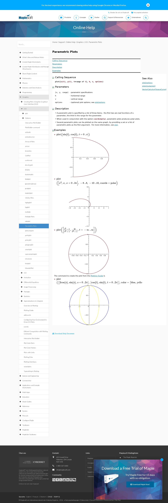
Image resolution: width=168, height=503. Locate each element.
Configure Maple (28, 420)
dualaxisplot (29, 174)
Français (35, 497)
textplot (27, 263)
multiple (28, 212)
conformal (28, 160)
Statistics (27, 296)
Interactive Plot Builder (33, 123)
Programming (27, 92)
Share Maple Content (29, 74)
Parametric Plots (31, 226)
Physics (25, 83)
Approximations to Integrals (33, 301)
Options (28, 118)
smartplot (28, 249)
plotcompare (29, 231)
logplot (27, 207)
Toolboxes (25, 425)
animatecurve (30, 137)
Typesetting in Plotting (31, 371)
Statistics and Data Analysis (31, 88)
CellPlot (28, 156)
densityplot (29, 165)
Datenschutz (84, 500)
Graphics (25, 97)
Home (54, 42)
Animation (27, 277)
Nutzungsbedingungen (72, 500)
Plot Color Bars (29, 343)
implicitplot (28, 193)
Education (25, 397)
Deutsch (43, 497)
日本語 (50, 497)
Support (62, 42)
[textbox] (73, 134)
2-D (25, 109)
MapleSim (25, 430)
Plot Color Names (30, 348)
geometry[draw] (30, 184)
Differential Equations (31, 282)
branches (28, 151)
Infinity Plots (29, 198)
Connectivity (26, 381)
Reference (25, 406)
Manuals (25, 416)
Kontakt (55, 453)
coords (26, 327)
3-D (25, 273)
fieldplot (28, 179)
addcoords (27, 315)
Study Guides (27, 402)
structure (28, 259)
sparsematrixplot (31, 254)
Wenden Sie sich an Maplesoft (119, 12)
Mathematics (26, 78)
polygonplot (29, 245)
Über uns (22, 453)
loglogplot (28, 202)
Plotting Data (28, 357)
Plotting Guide (28, 310)
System (24, 411)
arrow (27, 146)
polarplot (28, 240)
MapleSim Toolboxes (29, 434)
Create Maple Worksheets (31, 62)
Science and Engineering (30, 376)
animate (28, 132)
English (28, 497)
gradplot (28, 188)
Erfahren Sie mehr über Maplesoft (29, 484)
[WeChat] (74, 479)
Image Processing (30, 287)
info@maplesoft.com (63, 470)
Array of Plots (30, 142)
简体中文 (57, 497)
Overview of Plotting (31, 306)
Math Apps (26, 392)
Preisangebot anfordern (140, 12)
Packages (27, 292)
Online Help (70, 42)
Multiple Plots (30, 217)
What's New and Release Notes (33, 57)
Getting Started (27, 53)
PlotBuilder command (32, 127)
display (27, 170)
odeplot (27, 221)
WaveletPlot (29, 268)
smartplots (27, 366)
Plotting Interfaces (30, 362)
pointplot (28, 235)
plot (26, 113)
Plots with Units (29, 352)
